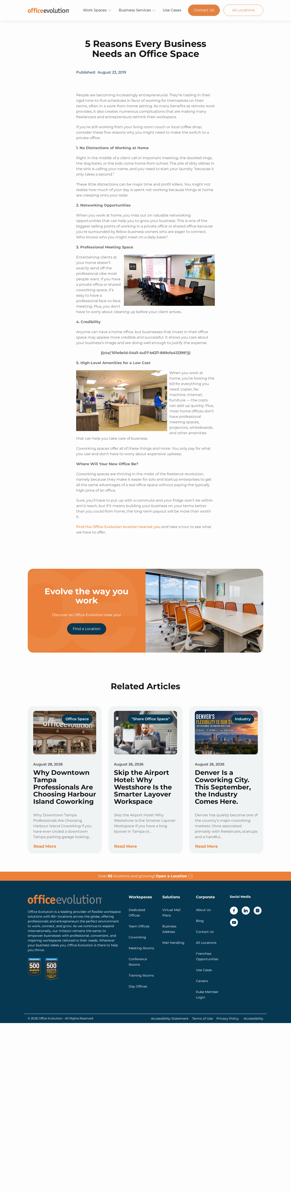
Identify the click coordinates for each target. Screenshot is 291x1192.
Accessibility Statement (169, 1018)
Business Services (135, 10)
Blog (200, 921)
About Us (203, 910)
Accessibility (253, 1018)
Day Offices (138, 986)
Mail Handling (173, 943)
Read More (44, 846)
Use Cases (172, 10)
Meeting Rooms (141, 948)
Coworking (137, 937)
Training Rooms (141, 975)
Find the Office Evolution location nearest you (118, 527)
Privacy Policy (227, 1018)
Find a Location (86, 629)
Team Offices (139, 926)
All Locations (243, 10)
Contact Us (204, 10)
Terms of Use (202, 1018)
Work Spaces (95, 10)
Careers (202, 981)
